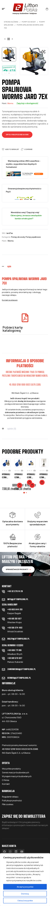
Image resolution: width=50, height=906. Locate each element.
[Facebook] (4, 851)
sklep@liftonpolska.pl (18, 638)
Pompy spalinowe (33, 237)
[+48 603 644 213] (3, 609)
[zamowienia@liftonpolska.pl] (3, 669)
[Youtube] (21, 851)
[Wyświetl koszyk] (47, 9)
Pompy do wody (29, 22)
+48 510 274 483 (14, 627)
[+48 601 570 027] (3, 658)
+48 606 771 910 (14, 650)
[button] (44, 52)
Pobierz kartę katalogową (13, 328)
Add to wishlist (12, 149)
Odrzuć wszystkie (25, 900)
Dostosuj (25, 893)
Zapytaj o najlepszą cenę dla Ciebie (17, 135)
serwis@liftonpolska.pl (19, 678)
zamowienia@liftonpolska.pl (21, 669)
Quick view (6, 473)
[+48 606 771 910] (3, 650)
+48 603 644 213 (14, 609)
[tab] (25, 266)
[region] (25, 879)
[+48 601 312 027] (3, 618)
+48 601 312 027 (14, 618)
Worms (10, 103)
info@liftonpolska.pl (17, 599)
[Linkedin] (16, 851)
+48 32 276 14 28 (15, 591)
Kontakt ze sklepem (10, 300)
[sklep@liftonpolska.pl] (3, 639)
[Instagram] (10, 851)
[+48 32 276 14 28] (3, 591)
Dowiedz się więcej (29, 482)
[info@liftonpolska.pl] (3, 599)
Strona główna (11, 22)
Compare (28, 149)
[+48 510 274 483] (3, 627)
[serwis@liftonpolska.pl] (3, 678)
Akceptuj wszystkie (25, 887)
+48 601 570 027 (14, 658)
